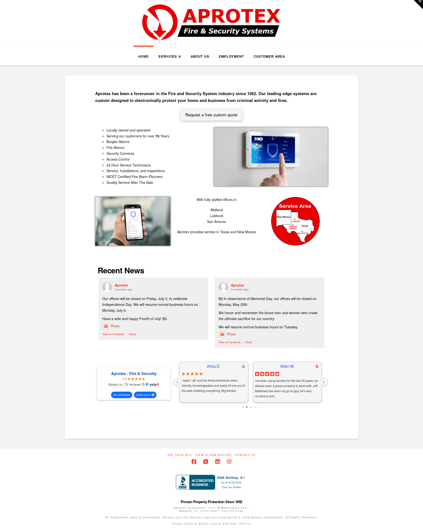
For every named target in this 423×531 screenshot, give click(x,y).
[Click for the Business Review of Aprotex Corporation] (211, 482)
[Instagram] (229, 461)
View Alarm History (214, 455)
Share (132, 334)
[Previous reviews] (177, 382)
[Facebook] (194, 461)
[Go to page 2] (250, 407)
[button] (418, 4)
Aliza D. (214, 366)
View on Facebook (113, 334)
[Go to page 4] (258, 407)
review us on (143, 395)
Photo (115, 325)
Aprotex (121, 285)
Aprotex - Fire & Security (134, 373)
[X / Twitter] (205, 461)
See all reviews (121, 395)
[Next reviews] (323, 382)
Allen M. (287, 366)
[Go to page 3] (254, 407)
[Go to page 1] (247, 407)
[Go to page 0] (243, 407)
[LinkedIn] (217, 461)
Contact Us (245, 455)
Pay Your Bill (180, 455)
